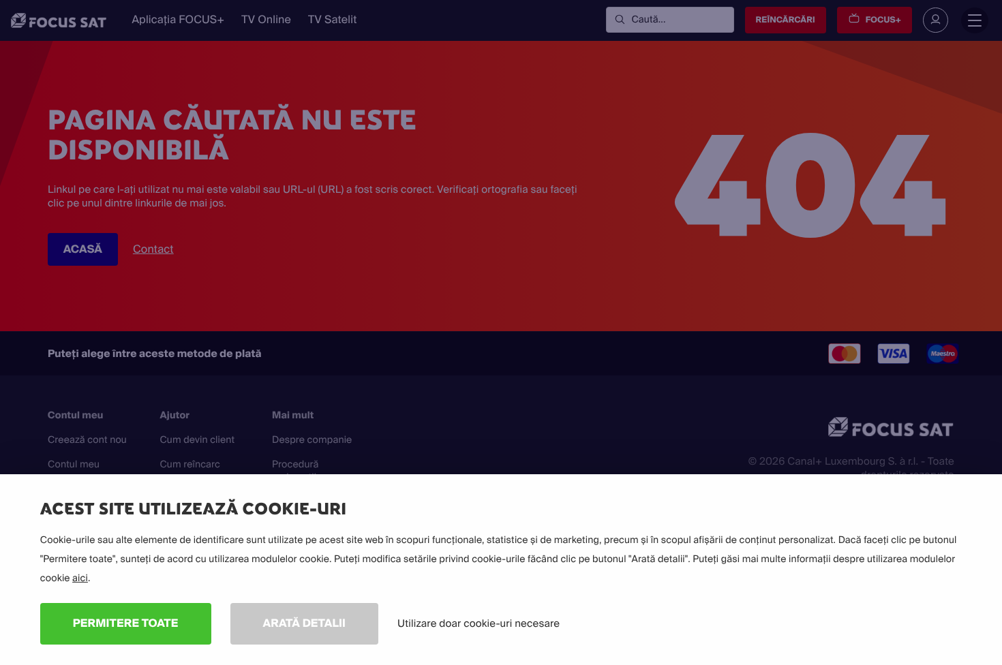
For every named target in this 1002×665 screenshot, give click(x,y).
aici (80, 578)
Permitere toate (126, 623)
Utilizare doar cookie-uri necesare (478, 623)
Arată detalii (304, 623)
